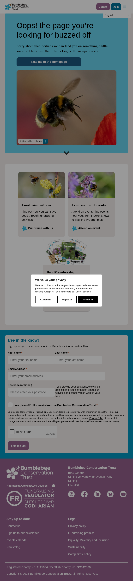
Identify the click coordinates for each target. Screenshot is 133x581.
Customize (45, 299)
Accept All (88, 299)
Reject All (67, 299)
